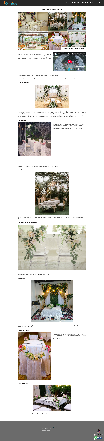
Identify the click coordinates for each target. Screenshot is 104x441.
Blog (91, 2)
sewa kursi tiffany (62, 129)
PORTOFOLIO (84, 2)
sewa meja (52, 116)
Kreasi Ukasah (50, 439)
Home (65, 2)
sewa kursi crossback (53, 166)
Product (77, 2)
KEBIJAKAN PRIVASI (46, 428)
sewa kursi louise (27, 218)
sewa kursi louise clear (41, 274)
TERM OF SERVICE (46, 430)
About (71, 2)
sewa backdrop (27, 326)
